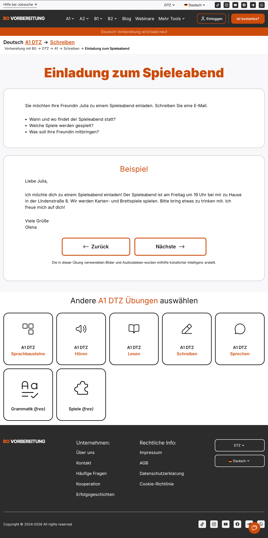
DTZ (45, 48)
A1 (56, 48)
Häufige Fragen (91, 473)
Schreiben (71, 48)
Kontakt (83, 462)
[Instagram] (226, 5)
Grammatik (28, 408)
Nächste (166, 247)
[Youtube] (235, 5)
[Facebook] (244, 5)
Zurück (100, 247)
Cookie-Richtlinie (157, 483)
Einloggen (214, 19)
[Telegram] (253, 5)
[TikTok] (218, 5)
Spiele (81, 408)
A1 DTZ (28, 350)
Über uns (85, 452)
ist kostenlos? (248, 19)
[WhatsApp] (262, 5)
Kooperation (88, 483)
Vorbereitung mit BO (20, 48)
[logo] (24, 19)
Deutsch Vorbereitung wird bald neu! (134, 32)
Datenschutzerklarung (162, 473)
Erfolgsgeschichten (95, 494)
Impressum (151, 452)
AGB (144, 462)
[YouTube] (225, 524)
